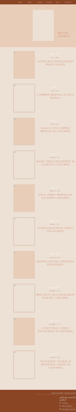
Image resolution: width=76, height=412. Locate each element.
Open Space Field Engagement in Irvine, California (55, 296)
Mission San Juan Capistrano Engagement (55, 263)
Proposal (54, 87)
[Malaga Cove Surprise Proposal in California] (24, 131)
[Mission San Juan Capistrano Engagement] (24, 264)
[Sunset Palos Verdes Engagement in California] (24, 331)
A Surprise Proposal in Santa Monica (55, 96)
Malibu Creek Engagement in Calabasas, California (55, 163)
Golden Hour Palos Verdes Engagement (55, 230)
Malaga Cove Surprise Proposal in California (55, 130)
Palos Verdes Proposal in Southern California (55, 196)
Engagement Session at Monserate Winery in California (55, 364)
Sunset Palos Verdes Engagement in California (55, 330)
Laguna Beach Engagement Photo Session (55, 63)
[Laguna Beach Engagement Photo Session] (24, 64)
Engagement (54, 54)
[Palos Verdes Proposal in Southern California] (24, 198)
